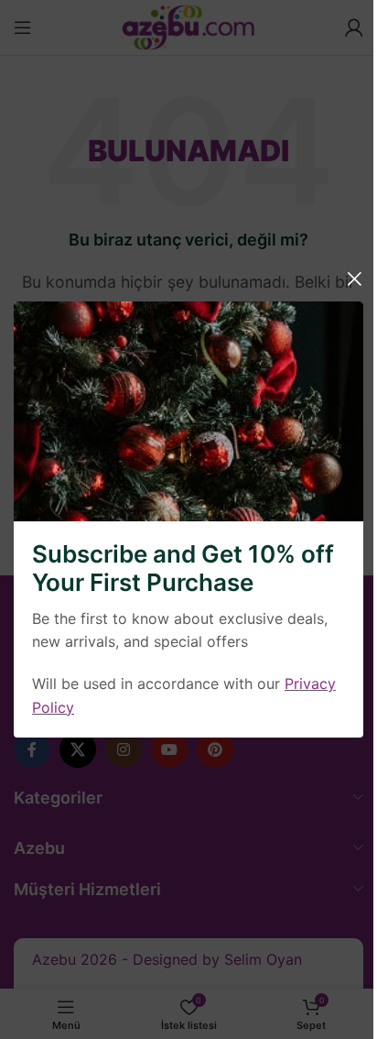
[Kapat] (354, 278)
